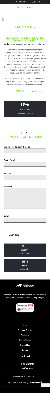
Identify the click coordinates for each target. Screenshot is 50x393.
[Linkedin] (29, 319)
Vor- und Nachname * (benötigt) (17, 146)
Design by (27, 382)
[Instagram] (25, 319)
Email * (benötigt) (11, 160)
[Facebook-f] (21, 319)
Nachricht (8, 186)
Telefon (7, 173)
